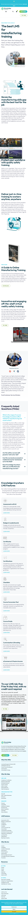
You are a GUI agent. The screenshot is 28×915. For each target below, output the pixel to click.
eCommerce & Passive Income (13, 661)
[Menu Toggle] (6, 11)
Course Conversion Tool (10, 602)
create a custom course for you (11, 449)
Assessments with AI (9, 504)
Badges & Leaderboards (11, 523)
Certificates (7, 541)
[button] (13, 12)
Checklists (6, 582)
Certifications (7, 561)
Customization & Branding (11, 643)
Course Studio (7, 621)
